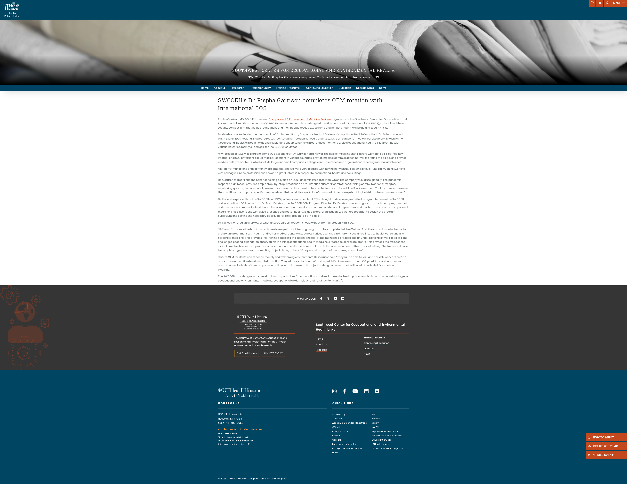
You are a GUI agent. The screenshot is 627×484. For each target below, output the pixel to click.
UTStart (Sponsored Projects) (387, 448)
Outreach (369, 348)
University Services (381, 439)
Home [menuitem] (205, 88)
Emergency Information (344, 444)
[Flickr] (377, 391)
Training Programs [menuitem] (288, 88)
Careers (336, 439)
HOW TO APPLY (603, 437)
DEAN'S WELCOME (605, 446)
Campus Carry (340, 431)
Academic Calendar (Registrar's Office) (349, 425)
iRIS (373, 414)
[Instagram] (334, 391)
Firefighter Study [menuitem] (260, 88)
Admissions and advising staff (233, 444)
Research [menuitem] (238, 88)
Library (375, 422)
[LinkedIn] (342, 298)
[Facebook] (321, 298)
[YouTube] (335, 298)
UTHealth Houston (381, 444)
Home (319, 339)
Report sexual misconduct (385, 431)
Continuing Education (376, 343)
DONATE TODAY (273, 353)
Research (321, 349)
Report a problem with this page (268, 478)
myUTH (375, 427)
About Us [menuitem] (219, 88)
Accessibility (338, 414)
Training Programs (375, 337)
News (367, 354)
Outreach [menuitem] (344, 88)
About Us (321, 344)
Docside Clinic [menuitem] (365, 88)
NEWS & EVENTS (604, 454)
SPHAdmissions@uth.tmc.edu (233, 437)
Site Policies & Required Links (387, 435)
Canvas (336, 435)
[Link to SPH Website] (240, 392)
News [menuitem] (382, 88)
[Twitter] (328, 298)
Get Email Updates (248, 353)
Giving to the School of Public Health (347, 450)
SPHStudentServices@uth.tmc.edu (236, 440)
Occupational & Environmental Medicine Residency (301, 119)
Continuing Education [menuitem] (319, 88)
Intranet (376, 418)
